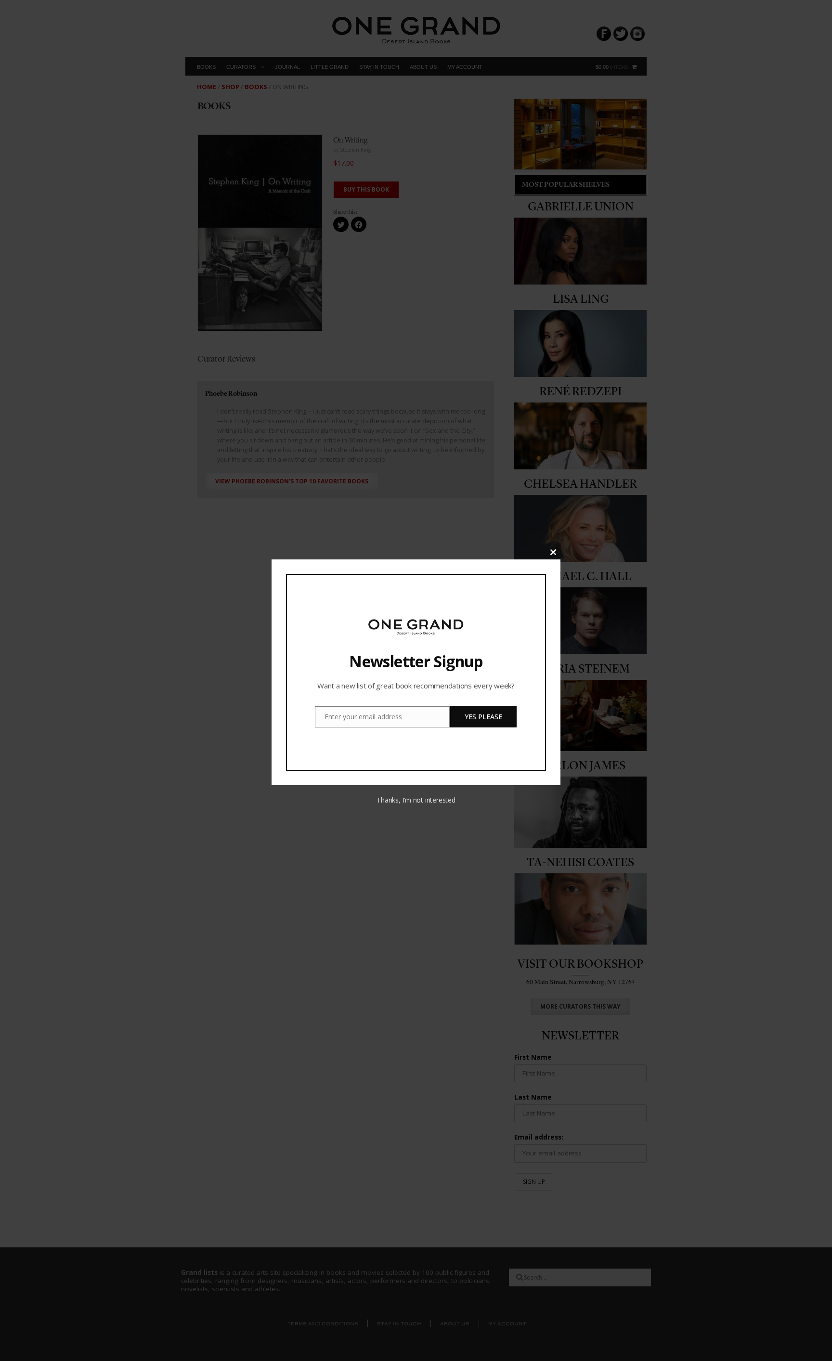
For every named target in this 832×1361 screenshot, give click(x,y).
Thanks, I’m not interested (416, 799)
